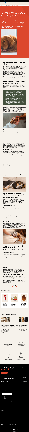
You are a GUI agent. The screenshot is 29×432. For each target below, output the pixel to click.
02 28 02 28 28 (2, 411)
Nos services (8, 413)
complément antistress (18, 277)
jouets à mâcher (10, 272)
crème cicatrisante (8, 256)
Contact (18, 421)
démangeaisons (6, 108)
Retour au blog (14, 285)
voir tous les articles (25, 314)
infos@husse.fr (2, 410)
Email (2, 392)
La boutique (2, 413)
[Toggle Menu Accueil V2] (3, 3)
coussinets (12, 261)
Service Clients (19, 413)
